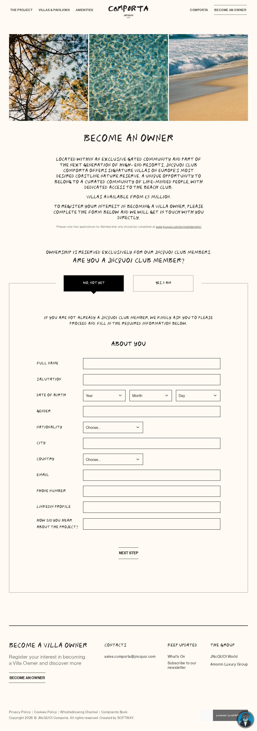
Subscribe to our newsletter (182, 665)
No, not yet (94, 283)
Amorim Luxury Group (229, 664)
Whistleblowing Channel (79, 712)
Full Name (47, 363)
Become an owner (27, 678)
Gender (44, 411)
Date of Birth (51, 395)
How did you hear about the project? (57, 524)
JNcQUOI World (223, 656)
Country (45, 459)
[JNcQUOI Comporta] (128, 11)
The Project (21, 10)
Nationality (49, 427)
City (41, 443)
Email (43, 475)
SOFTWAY (125, 718)
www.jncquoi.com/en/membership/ (178, 226)
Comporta (199, 10)
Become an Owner (230, 10)
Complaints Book (114, 712)
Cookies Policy (45, 712)
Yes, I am (163, 283)
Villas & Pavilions (54, 10)
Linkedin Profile (54, 507)
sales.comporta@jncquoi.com (130, 656)
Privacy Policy (20, 712)
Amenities (84, 10)
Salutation (49, 379)
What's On (176, 656)
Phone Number (51, 491)
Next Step (128, 553)
